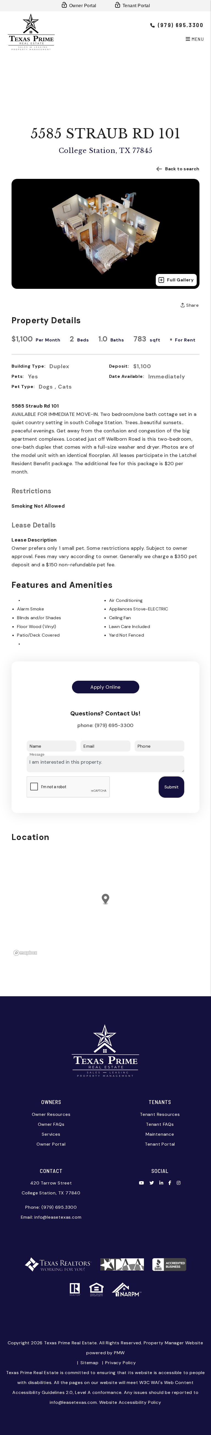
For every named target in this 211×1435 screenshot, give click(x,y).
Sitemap (89, 1363)
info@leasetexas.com (57, 1217)
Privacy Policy (120, 1363)
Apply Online (105, 687)
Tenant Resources (160, 1114)
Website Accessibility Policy (130, 1402)
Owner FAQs (51, 1124)
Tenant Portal (136, 5)
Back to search (182, 169)
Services (51, 1134)
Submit (171, 787)
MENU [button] (197, 39)
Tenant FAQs (160, 1124)
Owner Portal (82, 5)
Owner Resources (51, 1114)
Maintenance (160, 1134)
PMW (119, 1353)
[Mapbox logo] (25, 953)
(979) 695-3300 (114, 725)
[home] (31, 31)
